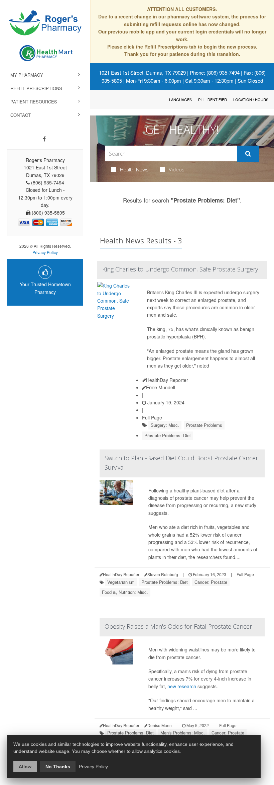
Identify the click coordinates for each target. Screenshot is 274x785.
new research (181, 686)
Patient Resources (33, 101)
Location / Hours (250, 99)
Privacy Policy (45, 252)
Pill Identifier (212, 99)
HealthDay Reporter (167, 380)
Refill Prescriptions (36, 88)
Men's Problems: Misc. (182, 732)
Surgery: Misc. (165, 425)
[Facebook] (44, 139)
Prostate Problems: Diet (167, 435)
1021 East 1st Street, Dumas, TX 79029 (142, 72)
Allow (25, 766)
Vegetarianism (121, 582)
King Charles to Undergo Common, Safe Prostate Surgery (180, 269)
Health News (134, 169)
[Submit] (248, 154)
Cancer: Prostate (210, 582)
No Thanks (57, 766)
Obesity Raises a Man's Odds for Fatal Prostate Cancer (178, 626)
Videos (176, 169)
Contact (20, 115)
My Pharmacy (26, 75)
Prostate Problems (204, 425)
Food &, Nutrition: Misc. (125, 592)
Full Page (152, 417)
